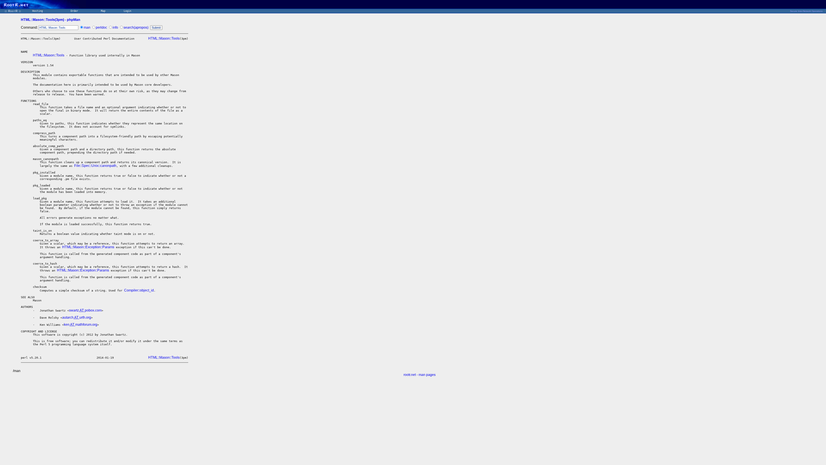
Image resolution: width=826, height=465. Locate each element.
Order (74, 10)
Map (103, 10)
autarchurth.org (76, 317)
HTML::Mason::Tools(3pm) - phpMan (50, 20)
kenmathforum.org (80, 324)
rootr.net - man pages (420, 375)
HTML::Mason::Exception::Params (88, 247)
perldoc (101, 27)
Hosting (37, 10)
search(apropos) (135, 27)
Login (127, 10)
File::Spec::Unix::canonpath (95, 165)
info (115, 27)
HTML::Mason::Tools (164, 38)
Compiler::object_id (139, 290)
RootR (13, 11)
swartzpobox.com (85, 310)
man (87, 27)
